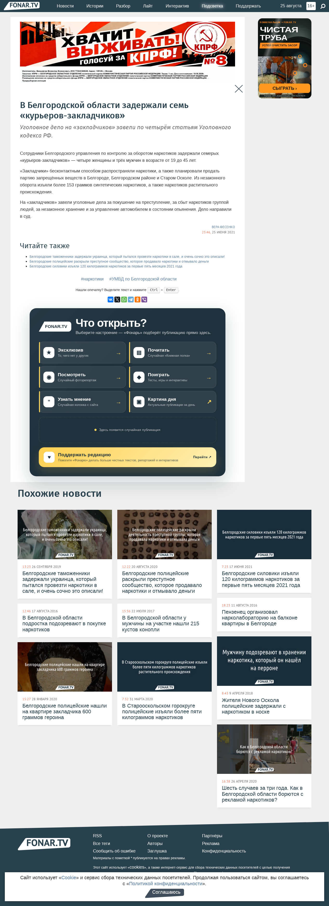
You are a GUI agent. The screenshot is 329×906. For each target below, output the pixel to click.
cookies (137, 867)
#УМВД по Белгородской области (143, 279)
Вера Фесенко (223, 227)
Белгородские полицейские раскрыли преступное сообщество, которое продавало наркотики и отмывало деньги (119, 261)
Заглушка (157, 851)
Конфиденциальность (224, 851)
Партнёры (212, 836)
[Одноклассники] (137, 299)
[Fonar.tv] (22, 6)
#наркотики (92, 279)
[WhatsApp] (124, 299)
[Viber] (144, 299)
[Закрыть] (239, 89)
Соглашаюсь (166, 892)
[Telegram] (131, 299)
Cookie (68, 877)
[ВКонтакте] (110, 299)
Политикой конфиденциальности (165, 883)
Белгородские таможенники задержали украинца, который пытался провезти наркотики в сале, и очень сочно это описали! (127, 256)
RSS (97, 836)
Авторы (155, 843)
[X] (117, 299)
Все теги (101, 843)
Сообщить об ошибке (114, 851)
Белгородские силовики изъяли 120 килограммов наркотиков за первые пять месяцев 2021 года (106, 266)
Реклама (210, 843)
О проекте (157, 836)
